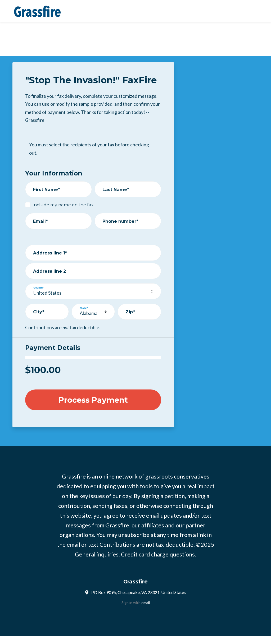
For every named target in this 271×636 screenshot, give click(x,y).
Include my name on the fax (63, 204)
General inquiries (97, 554)
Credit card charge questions (158, 554)
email (145, 602)
